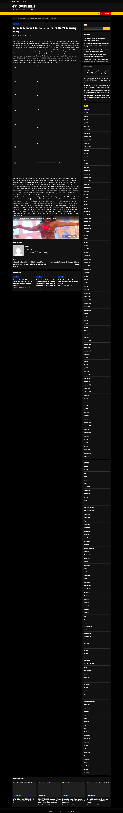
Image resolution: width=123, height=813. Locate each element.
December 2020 (87, 341)
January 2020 (87, 378)
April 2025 (86, 164)
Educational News (88, 555)
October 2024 (87, 184)
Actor (85, 473)
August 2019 (86, 395)
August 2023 (86, 232)
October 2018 (87, 429)
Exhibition (86, 579)
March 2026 (86, 126)
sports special (87, 738)
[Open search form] (98, 13)
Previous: (29, 263)
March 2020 (86, 371)
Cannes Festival (87, 538)
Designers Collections (89, 548)
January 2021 (87, 337)
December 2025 (87, 136)
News (85, 694)
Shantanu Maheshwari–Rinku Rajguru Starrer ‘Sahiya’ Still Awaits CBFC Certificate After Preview (96, 50)
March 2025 (86, 167)
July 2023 (86, 235)
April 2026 (86, 123)
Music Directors (87, 670)
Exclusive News (87, 575)
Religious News (87, 715)
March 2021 (86, 330)
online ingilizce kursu (89, 71)
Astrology (86, 497)
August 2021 (86, 313)
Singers (85, 725)
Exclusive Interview (88, 572)
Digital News (86, 551)
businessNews (87, 534)
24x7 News (66, 795)
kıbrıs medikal (87, 90)
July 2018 (86, 439)
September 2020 (87, 351)
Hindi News (86, 613)
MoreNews (67, 811)
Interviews (86, 630)
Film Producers (87, 596)
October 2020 (87, 347)
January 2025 (87, 174)
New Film (86, 687)
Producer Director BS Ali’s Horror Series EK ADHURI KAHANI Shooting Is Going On (68, 281)
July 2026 (86, 113)
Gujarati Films (87, 606)
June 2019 (86, 402)
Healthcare (86, 609)
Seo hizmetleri (87, 85)
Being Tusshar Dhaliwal (89, 510)
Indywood (86, 623)
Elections (86, 561)
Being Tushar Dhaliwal (89, 507)
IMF (84, 619)
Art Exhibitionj (87, 493)
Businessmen (87, 531)
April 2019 (86, 409)
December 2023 (87, 218)
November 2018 (87, 426)
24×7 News (86, 466)
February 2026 (87, 130)
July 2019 (86, 398)
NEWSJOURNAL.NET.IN (23, 6)
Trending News (87, 752)
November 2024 (87, 181)
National (85, 674)
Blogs (85, 521)
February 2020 (87, 375)
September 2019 (87, 392)
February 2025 (87, 170)
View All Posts (43, 252)
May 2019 (86, 405)
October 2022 (87, 266)
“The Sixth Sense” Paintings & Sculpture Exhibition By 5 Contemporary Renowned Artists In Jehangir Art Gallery (96, 60)
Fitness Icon (86, 599)
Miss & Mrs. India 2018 (89, 664)
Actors (85, 476)
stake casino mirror (88, 95)
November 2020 (87, 344)
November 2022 (87, 262)
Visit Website (30, 252)
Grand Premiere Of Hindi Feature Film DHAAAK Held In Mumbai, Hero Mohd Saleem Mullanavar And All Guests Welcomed (23, 282)
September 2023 (87, 228)
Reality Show (87, 711)
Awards (85, 504)
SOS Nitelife (86, 732)
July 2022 (86, 276)
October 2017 (87, 450)
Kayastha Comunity (88, 633)
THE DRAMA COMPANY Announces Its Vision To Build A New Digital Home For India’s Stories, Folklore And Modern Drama (96, 45)
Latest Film (86, 640)
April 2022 (86, 286)
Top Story (86, 745)
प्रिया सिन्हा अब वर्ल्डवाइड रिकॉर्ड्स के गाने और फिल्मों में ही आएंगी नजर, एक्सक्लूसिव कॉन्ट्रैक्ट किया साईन (97, 73)
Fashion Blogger (87, 582)
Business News (87, 527)
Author (85, 500)
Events (85, 568)
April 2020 (86, 368)
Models (85, 667)
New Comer (86, 681)
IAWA (85, 616)
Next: (64, 262)
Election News (87, 558)
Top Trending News (88, 749)
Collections (86, 544)
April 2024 (86, 204)
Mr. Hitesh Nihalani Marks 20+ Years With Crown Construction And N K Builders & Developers (95, 55)
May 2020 (86, 364)
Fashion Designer (87, 585)
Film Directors (87, 592)
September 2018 (87, 432)
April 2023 (86, 245)
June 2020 (86, 361)
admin (15, 35)
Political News (87, 704)
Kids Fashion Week (88, 636)
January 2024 (87, 215)
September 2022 (87, 269)
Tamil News (86, 742)
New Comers (86, 684)
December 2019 (87, 381)
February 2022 (87, 293)
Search (85, 24)
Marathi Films (87, 660)
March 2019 (86, 412)
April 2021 (86, 327)
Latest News (86, 647)
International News (88, 626)
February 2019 (87, 415)
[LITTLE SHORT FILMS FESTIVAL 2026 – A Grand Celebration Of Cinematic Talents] (24, 789)
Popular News (87, 708)
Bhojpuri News (87, 517)
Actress (85, 480)
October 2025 (87, 143)
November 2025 (87, 140)
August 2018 (86, 436)
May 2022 (86, 283)
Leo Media (86, 650)
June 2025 (86, 157)
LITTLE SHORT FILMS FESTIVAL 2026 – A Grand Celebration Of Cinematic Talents (94, 39)
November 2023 (87, 221)
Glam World (86, 602)
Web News (86, 769)
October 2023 (87, 225)
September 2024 (87, 187)
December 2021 (87, 300)
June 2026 (86, 116)
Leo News (86, 653)
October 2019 (87, 388)
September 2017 (87, 453)
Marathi (85, 657)
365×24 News (87, 470)
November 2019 (87, 385)
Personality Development (89, 701)
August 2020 (87, 354)
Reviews (85, 718)
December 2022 (87, 259)
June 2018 (86, 443)
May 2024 (86, 201)
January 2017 (86, 456)
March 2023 (86, 249)
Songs (85, 728)
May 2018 (86, 446)
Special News (87, 735)
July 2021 (86, 317)
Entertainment (87, 565)
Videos (85, 762)
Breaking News (87, 524)
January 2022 (87, 296)
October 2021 (87, 307)
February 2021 (87, 334)
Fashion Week (87, 589)
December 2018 (87, 422)
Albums (85, 483)
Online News (86, 698)
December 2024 (87, 177)
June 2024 (86, 198)
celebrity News (87, 541)
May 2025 (86, 160)
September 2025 (87, 147)
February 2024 (87, 211)
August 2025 (86, 150)
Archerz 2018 (87, 487)
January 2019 (87, 419)
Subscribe (107, 13)
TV (84, 756)
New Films (86, 691)
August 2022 (86, 273)
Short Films (86, 721)
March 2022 (86, 290)
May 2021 (86, 324)
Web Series (86, 773)
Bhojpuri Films (87, 514)
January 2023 (87, 256)
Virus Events (86, 766)
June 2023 (86, 238)
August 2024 (86, 191)
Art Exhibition (87, 490)
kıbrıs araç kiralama (88, 78)
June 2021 (86, 320)
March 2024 (86, 208)
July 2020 (86, 358)
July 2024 (86, 194)
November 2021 (87, 303)
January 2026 (87, 133)
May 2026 (86, 119)
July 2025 (86, 153)
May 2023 (86, 242)
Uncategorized (87, 759)
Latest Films (16, 24)
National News (87, 677)
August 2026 (87, 109)
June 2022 (86, 279)
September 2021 (87, 310)
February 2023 (87, 252)
